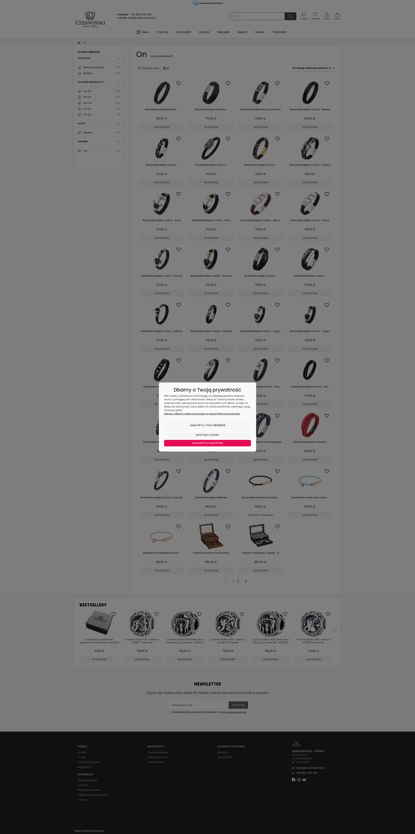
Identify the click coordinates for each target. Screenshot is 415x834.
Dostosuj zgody (207, 435)
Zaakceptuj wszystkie (207, 443)
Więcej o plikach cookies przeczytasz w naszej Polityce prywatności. (202, 413)
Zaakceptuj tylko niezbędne (207, 425)
